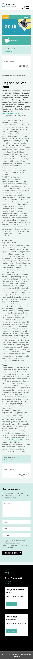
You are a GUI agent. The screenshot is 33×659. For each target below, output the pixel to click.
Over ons (8, 583)
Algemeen (26, 17)
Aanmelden (12, 604)
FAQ (7, 573)
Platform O (16, 654)
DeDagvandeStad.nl (10, 113)
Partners (8, 581)
